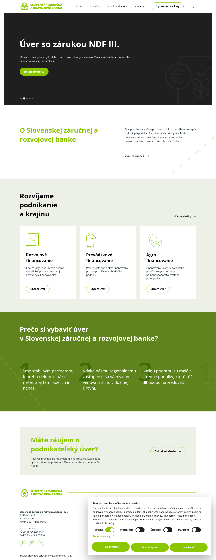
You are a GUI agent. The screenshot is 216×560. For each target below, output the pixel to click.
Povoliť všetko (111, 546)
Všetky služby (183, 216)
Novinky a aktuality (117, 6)
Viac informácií (135, 156)
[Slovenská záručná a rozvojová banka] (41, 6)
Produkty (94, 6)
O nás (79, 6)
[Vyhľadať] (192, 6)
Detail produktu (34, 71)
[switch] (140, 529)
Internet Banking (169, 6)
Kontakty (139, 6)
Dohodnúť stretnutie (168, 451)
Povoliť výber (149, 547)
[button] (21, 98)
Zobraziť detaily (102, 536)
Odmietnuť (189, 547)
